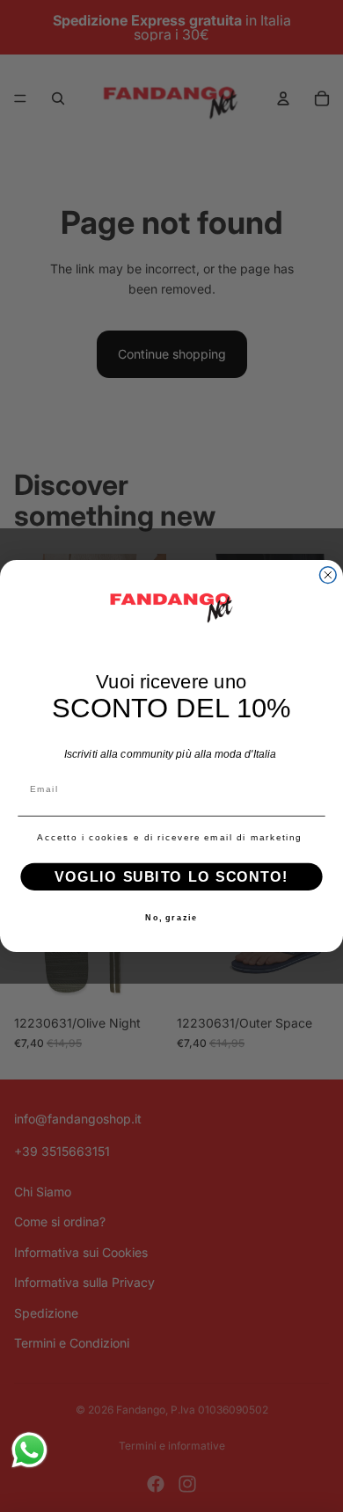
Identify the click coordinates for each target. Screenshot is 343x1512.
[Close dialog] (327, 575)
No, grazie (171, 918)
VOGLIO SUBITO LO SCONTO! (171, 876)
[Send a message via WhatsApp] (29, 1450)
